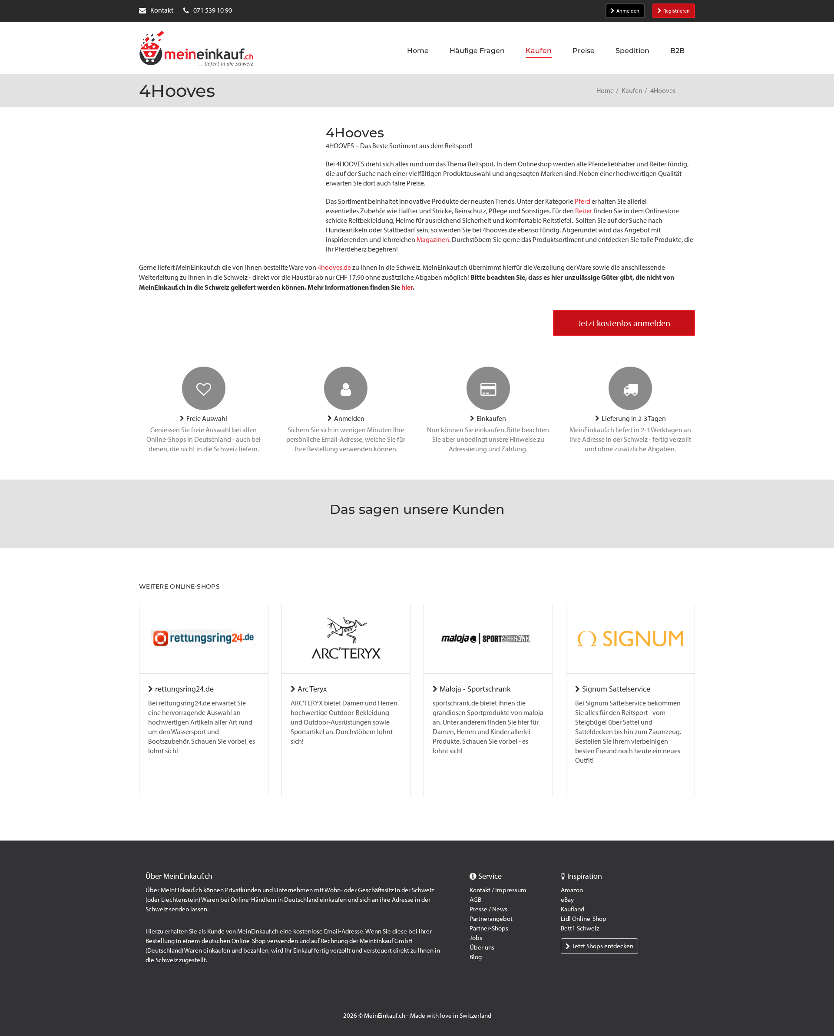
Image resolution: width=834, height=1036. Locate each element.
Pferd (581, 201)
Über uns (482, 947)
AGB (475, 900)
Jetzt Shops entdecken (602, 946)
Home (605, 90)
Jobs (476, 938)
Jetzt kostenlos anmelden (624, 323)
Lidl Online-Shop (583, 919)
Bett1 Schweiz (580, 928)
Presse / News (488, 909)
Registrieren (676, 11)
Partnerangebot (491, 919)
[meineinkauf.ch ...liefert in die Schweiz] (196, 49)
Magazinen (433, 239)
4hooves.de (334, 267)
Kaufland (572, 909)
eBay (567, 900)
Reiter (584, 211)
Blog (476, 957)
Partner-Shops (489, 928)
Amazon (572, 890)
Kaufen (632, 90)
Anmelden (627, 11)
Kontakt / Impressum (498, 890)
